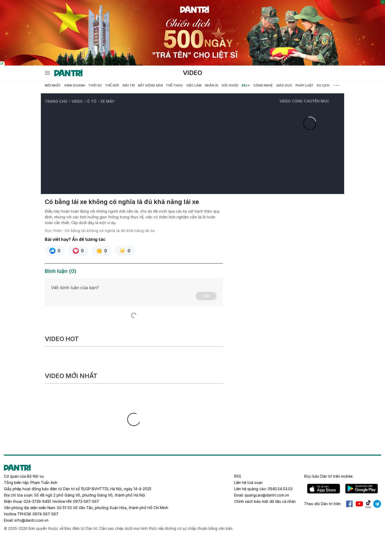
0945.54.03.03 (280, 489)
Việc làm (193, 85)
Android (361, 489)
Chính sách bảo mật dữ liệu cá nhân (265, 501)
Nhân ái (211, 85)
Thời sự (95, 85)
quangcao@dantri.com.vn (267, 495)
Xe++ (245, 85)
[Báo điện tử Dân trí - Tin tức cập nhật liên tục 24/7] (68, 73)
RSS (237, 476)
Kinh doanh (74, 85)
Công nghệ (263, 85)
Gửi (206, 296)
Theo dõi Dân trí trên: (322, 504)
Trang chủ (56, 101)
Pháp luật (304, 85)
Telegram (377, 504)
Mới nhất (53, 85)
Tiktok (368, 504)
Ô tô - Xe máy (100, 101)
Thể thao (174, 85)
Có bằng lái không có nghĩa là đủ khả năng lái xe (110, 230)
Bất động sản (150, 85)
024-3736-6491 (37, 501)
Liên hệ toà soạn (248, 482)
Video (192, 73)
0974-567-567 (45, 514)
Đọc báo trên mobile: (328, 476)
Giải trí (128, 85)
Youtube (359, 504)
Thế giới (112, 85)
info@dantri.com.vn (31, 520)
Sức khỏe (230, 85)
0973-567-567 (86, 501)
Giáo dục (284, 85)
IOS (323, 489)
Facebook (349, 504)
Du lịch (323, 85)
